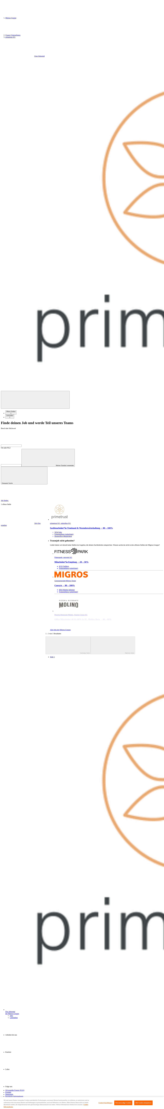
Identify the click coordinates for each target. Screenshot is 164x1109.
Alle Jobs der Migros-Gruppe (60, 630)
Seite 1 (52, 657)
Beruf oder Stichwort (8, 428)
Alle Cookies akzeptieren (143, 1103)
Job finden (5, 500)
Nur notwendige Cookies (123, 1103)
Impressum (9, 1094)
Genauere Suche (7, 483)
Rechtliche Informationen (14, 1096)
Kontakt (8, 1092)
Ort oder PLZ (5, 448)
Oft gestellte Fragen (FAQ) (14, 1090)
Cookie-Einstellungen (105, 1103)
